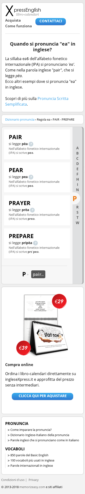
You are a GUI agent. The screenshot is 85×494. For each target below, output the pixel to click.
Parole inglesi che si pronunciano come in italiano (44, 440)
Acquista (13, 20)
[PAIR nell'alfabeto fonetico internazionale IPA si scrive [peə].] (31, 143)
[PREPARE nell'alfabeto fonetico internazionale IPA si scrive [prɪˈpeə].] (35, 242)
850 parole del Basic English (29, 455)
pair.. (38, 274)
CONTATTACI (50, 21)
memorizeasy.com (32, 487)
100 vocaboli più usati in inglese (32, 460)
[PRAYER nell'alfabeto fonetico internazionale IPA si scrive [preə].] (32, 209)
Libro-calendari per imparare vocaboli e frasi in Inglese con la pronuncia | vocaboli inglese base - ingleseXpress (23, 10)
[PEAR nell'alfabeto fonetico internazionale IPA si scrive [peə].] (31, 176)
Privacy (34, 480)
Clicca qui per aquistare (43, 395)
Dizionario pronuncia (19, 119)
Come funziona (18, 26)
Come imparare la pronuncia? (31, 430)
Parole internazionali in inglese (31, 465)
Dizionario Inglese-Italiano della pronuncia (39, 435)
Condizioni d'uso (13, 480)
